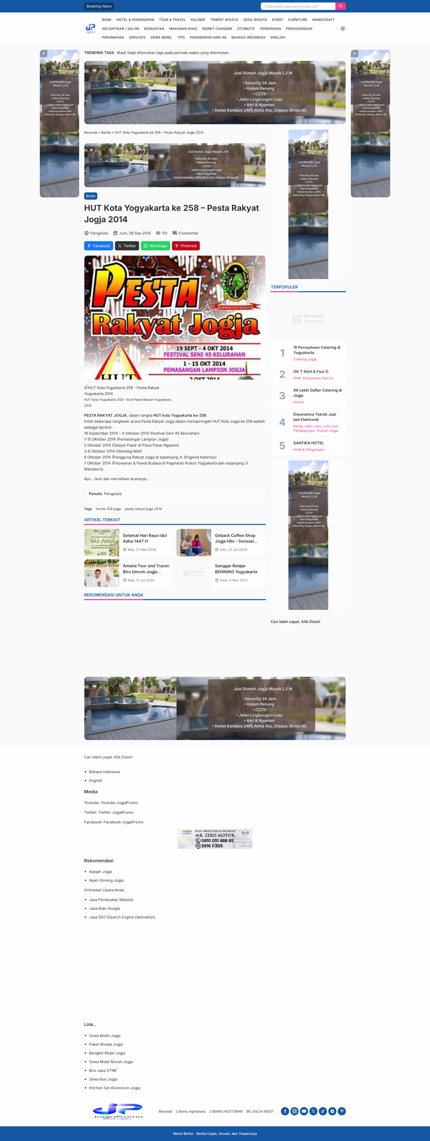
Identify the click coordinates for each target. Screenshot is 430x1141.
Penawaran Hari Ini (208, 37)
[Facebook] (285, 1111)
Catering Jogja (305, 359)
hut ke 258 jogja (108, 509)
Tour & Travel (172, 20)
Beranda (165, 1111)
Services (137, 37)
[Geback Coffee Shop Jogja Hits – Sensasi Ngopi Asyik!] (193, 542)
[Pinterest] (342, 1111)
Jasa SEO (97, 917)
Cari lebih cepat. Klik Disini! (296, 621)
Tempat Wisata (224, 20)
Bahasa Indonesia (248, 37)
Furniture (297, 20)
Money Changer (217, 29)
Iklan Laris (313, 426)
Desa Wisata (255, 20)
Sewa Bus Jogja (103, 1079)
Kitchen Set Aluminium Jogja (114, 1087)
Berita (90, 196)
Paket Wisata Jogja (106, 1044)
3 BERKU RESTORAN (226, 1111)
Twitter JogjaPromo (116, 812)
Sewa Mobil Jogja (104, 1035)
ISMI (297, 378)
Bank (106, 20)
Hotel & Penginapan (135, 20)
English (277, 37)
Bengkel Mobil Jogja (107, 1053)
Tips (181, 37)
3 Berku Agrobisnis (191, 1111)
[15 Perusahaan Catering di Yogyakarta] (308, 318)
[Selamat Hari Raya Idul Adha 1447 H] (101, 542)
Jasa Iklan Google (104, 908)
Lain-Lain (330, 426)
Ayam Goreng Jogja (106, 880)
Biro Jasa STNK (103, 1070)
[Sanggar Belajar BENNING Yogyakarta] (193, 573)
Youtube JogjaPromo (119, 802)
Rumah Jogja (327, 431)
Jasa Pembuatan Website (111, 899)
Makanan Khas (183, 29)
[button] (340, 6)
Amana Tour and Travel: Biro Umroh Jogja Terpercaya (146, 571)
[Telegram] (332, 1111)
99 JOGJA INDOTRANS (264, 1111)
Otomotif (246, 29)
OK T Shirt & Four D (310, 371)
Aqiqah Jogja (100, 871)
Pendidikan (270, 29)
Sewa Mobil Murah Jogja (111, 1061)
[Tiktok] (323, 1111)
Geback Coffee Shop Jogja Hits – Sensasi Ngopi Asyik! (235, 541)
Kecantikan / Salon (120, 29)
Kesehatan (154, 29)
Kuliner (198, 20)
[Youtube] (304, 1111)
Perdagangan (299, 29)
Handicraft (323, 20)
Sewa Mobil (161, 37)
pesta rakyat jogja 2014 (143, 509)
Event (277, 20)
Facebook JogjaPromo (123, 822)
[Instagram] (294, 1111)
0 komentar (188, 233)
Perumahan (113, 37)
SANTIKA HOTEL (308, 442)
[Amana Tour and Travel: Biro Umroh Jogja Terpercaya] (101, 573)
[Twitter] (313, 1111)
